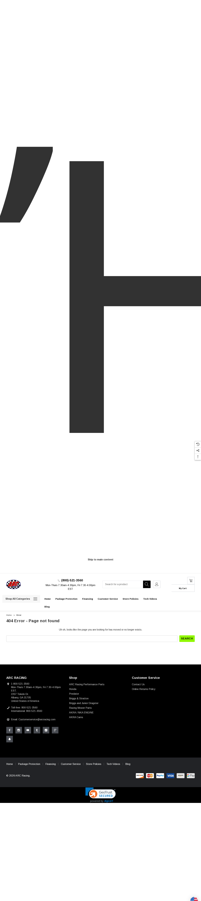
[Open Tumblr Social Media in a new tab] (37, 730)
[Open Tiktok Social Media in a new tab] (46, 730)
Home (9, 764)
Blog (127, 764)
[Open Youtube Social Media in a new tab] (27, 730)
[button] (100, 795)
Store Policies (93, 764)
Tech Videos (113, 764)
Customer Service (71, 764)
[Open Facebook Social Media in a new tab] (9, 730)
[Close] (193, 572)
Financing (50, 764)
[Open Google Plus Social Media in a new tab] (55, 730)
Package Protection (29, 764)
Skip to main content (100, 559)
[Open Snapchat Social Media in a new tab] (9, 739)
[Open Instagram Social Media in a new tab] (18, 730)
